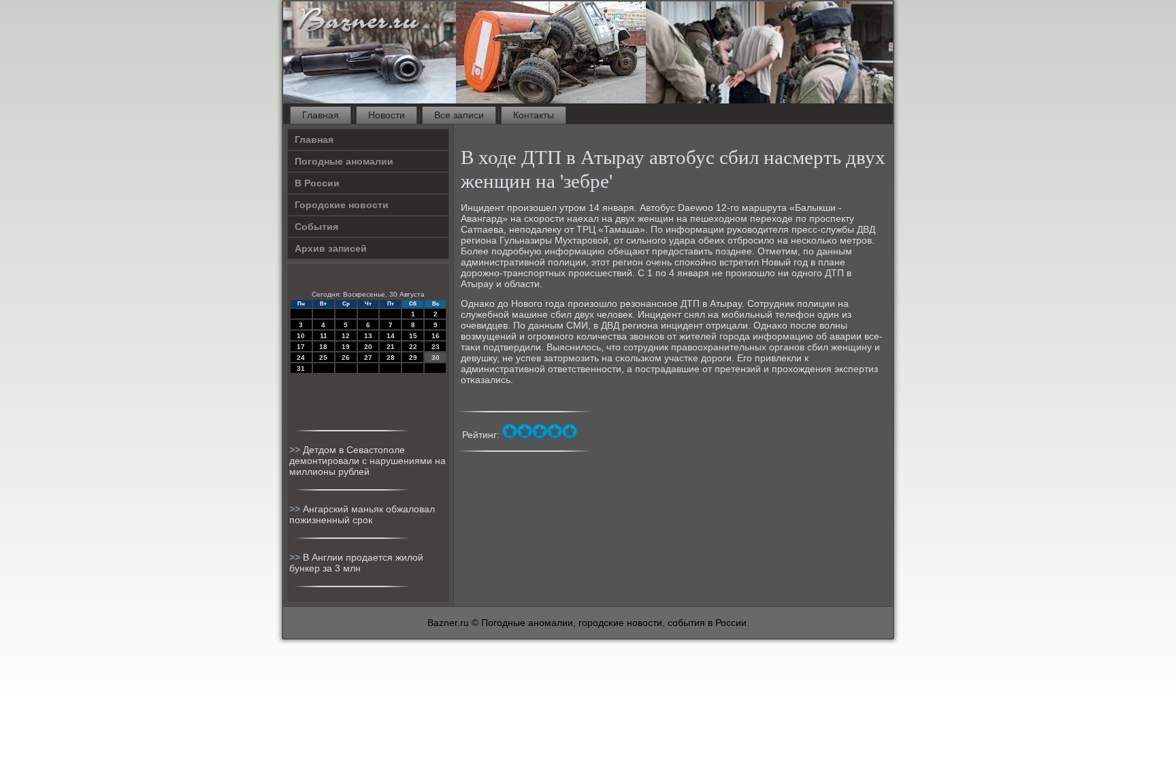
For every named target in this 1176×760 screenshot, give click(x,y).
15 (413, 336)
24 (301, 357)
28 (391, 357)
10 (301, 336)
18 (323, 346)
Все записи (459, 115)
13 (368, 336)
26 (346, 357)
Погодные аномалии (344, 161)
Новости (386, 115)
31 (301, 368)
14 (391, 336)
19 (346, 346)
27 (368, 357)
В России (317, 183)
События (316, 226)
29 (413, 357)
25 (323, 357)
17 (301, 346)
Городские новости (342, 204)
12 (346, 336)
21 (391, 346)
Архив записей (331, 248)
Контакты (533, 115)
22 (413, 346)
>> (296, 449)
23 (435, 346)
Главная (320, 115)
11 (323, 336)
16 (435, 336)
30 (435, 357)
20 (368, 346)
